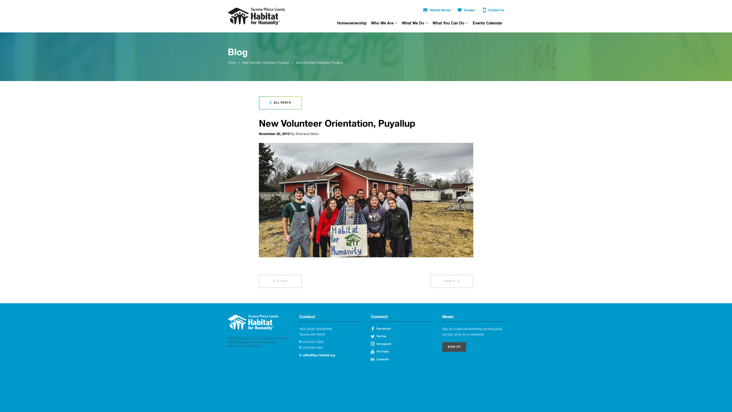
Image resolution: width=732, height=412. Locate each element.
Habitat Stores (440, 10)
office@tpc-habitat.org (319, 355)
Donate (469, 10)
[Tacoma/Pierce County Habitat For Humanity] (256, 16)
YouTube (382, 351)
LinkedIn (382, 359)
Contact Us (496, 10)
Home (232, 62)
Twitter (381, 336)
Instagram (384, 344)
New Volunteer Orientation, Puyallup (265, 62)
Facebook (383, 329)
